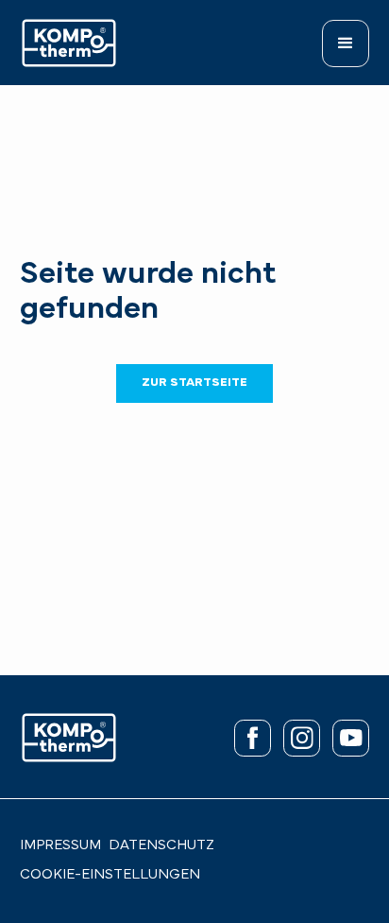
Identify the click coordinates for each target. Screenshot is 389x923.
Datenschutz (161, 846)
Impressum (60, 846)
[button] (345, 43)
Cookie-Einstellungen (110, 875)
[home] (69, 43)
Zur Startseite (194, 383)
